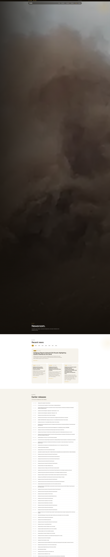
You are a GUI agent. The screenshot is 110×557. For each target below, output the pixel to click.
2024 (42, 345)
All (32, 345)
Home (59, 3)
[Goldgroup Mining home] (30, 3)
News (76, 3)
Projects (72, 3)
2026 (36, 345)
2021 (52, 345)
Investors (67, 3)
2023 (46, 345)
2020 (56, 345)
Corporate (62, 3)
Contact (79, 3)
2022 (49, 345)
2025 (39, 345)
